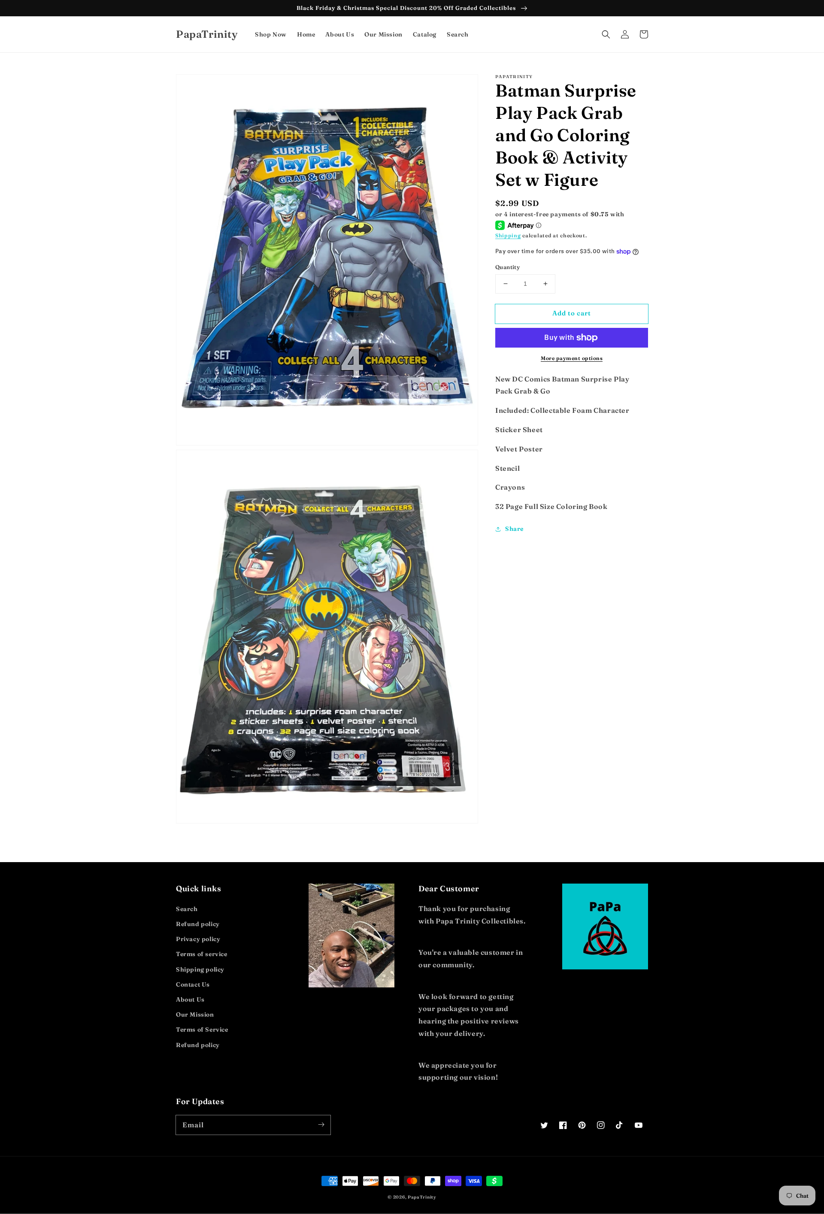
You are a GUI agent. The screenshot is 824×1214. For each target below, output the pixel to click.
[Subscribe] (321, 1124)
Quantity (507, 266)
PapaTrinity (422, 1197)
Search (187, 909)
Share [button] (514, 529)
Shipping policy (200, 969)
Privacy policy (198, 939)
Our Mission (195, 1014)
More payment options (572, 358)
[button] (606, 34)
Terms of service (201, 954)
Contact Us (193, 984)
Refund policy (198, 924)
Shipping (508, 235)
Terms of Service (202, 1029)
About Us (190, 999)
